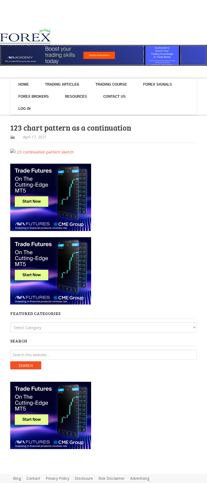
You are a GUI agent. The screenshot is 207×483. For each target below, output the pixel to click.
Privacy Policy (57, 478)
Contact (33, 478)
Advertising (139, 478)
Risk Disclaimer (111, 478)
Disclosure (84, 478)
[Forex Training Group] (31, 17)
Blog (17, 478)
